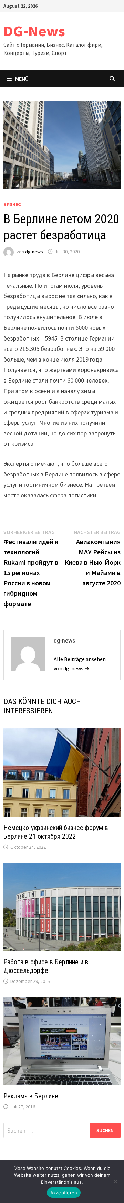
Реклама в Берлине (30, 1096)
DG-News (34, 30)
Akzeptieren (64, 1192)
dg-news (34, 251)
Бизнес (12, 204)
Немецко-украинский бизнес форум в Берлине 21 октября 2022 (55, 832)
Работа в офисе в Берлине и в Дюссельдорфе (46, 966)
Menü (22, 78)
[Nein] (115, 1181)
